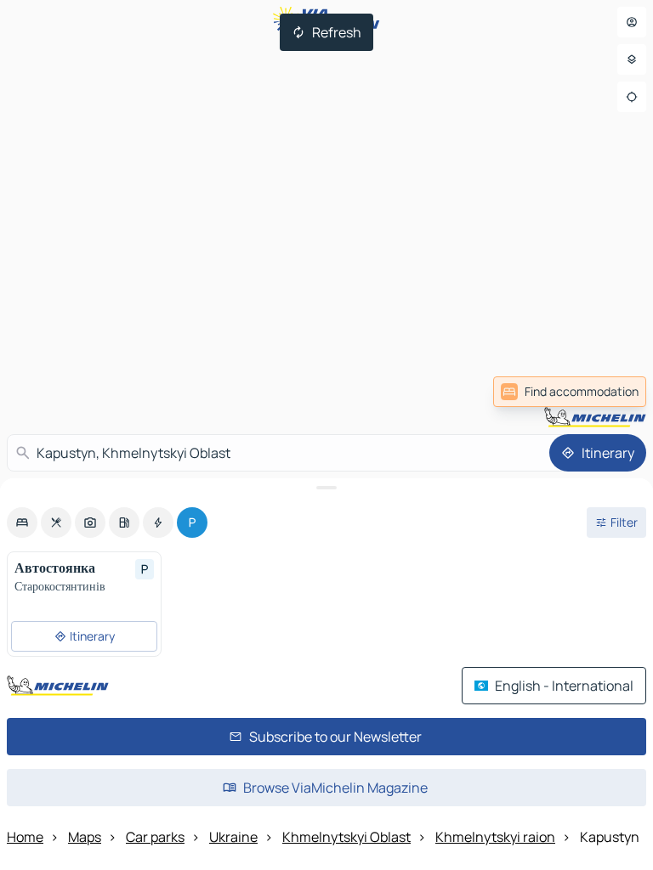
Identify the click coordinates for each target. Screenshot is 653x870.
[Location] (631, 97)
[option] (22, 522)
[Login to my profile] (631, 22)
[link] (569, 391)
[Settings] (631, 59)
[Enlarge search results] (326, 487)
